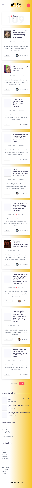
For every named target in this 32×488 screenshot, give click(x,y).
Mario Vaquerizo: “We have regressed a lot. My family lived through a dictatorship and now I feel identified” (20, 279)
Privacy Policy (6, 432)
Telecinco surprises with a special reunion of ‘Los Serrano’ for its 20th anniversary (20, 172)
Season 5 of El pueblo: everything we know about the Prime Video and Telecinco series (20, 138)
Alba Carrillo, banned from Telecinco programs (20, 68)
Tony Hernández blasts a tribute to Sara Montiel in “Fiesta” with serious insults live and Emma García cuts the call (19, 316)
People (7, 374)
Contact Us (5, 430)
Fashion (4, 471)
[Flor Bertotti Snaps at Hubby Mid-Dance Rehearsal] (4, 415)
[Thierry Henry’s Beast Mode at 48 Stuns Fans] (4, 407)
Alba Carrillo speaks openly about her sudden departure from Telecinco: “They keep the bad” (20, 34)
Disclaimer (5, 434)
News (3, 448)
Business (4, 456)
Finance (4, 452)
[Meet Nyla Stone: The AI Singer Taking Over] (4, 400)
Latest (7, 55)
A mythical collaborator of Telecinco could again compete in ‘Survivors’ (20, 243)
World (3, 450)
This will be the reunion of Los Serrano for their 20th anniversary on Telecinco (20, 103)
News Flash (9, 300)
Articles (4, 473)
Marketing (5, 458)
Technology (5, 454)
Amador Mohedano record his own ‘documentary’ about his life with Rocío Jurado (20, 353)
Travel (4, 465)
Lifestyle (4, 463)
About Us (4, 428)
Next (22, 383)
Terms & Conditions (7, 436)
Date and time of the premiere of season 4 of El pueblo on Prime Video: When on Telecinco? (20, 207)
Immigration (5, 467)
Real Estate (5, 469)
